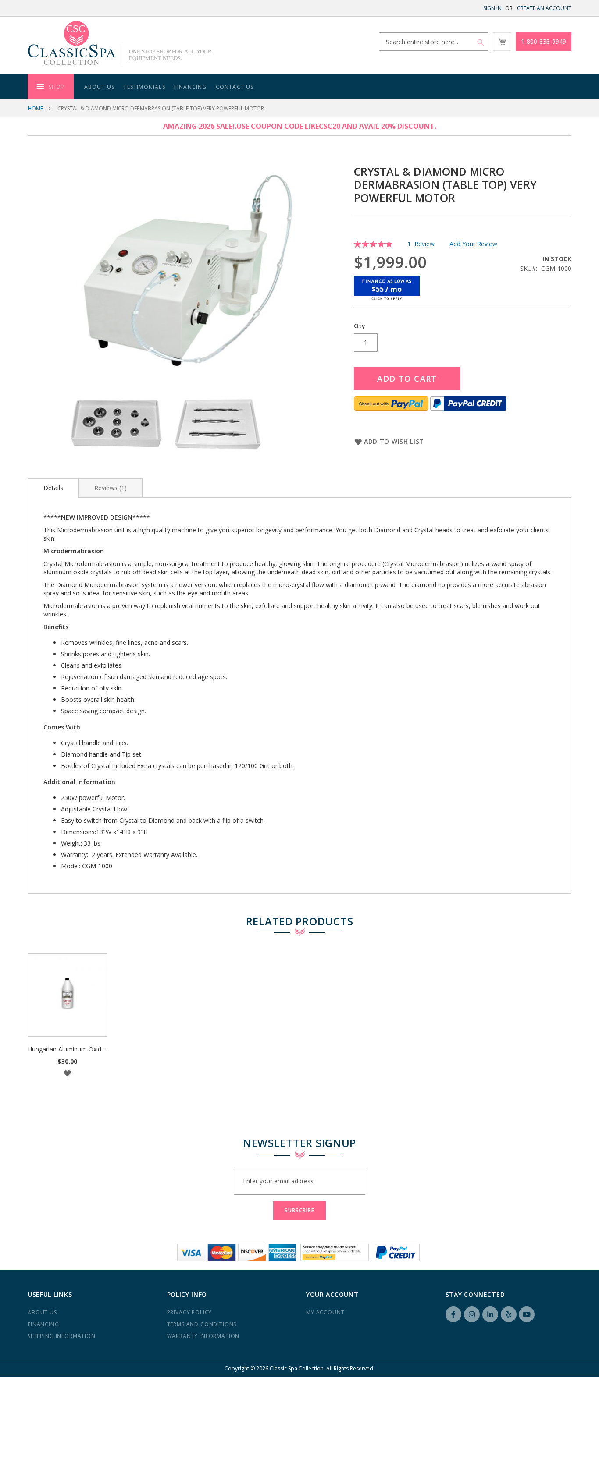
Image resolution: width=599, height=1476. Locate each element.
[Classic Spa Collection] (71, 43)
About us (42, 1312)
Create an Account (544, 8)
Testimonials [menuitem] (144, 87)
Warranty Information (203, 1336)
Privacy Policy (189, 1312)
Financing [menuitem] (190, 87)
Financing (43, 1324)
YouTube (527, 1314)
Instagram (472, 1314)
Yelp (509, 1314)
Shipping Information (62, 1336)
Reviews (109, 488)
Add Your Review (473, 244)
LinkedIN (490, 1314)
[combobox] (433, 41)
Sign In (492, 8)
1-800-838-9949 (543, 41)
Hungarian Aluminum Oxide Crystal (77, 1049)
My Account (325, 1312)
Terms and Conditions (202, 1324)
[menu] (299, 86)
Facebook (453, 1314)
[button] (67, 1073)
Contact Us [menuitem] (235, 87)
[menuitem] (51, 86)
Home (35, 108)
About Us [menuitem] (99, 87)
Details (53, 488)
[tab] (53, 488)
